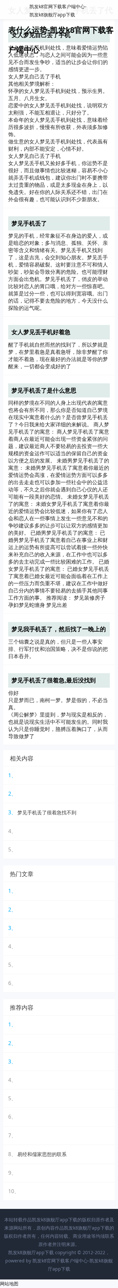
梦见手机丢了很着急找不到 (46, 812)
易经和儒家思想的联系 (42, 1154)
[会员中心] (93, 10)
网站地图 (9, 1283)
